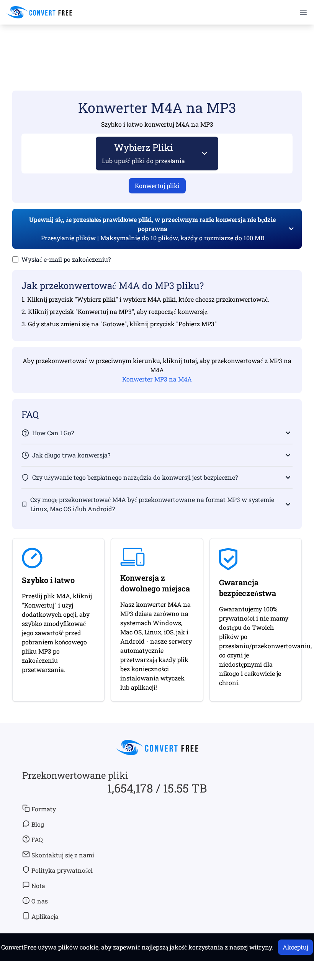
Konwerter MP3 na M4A (157, 379)
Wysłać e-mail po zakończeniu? (66, 259)
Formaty (43, 809)
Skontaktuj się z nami (62, 855)
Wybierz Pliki (143, 153)
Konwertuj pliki (157, 186)
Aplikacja (45, 916)
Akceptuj (295, 947)
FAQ (37, 840)
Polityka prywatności (62, 870)
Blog (37, 824)
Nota (38, 886)
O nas (39, 901)
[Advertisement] (157, 46)
